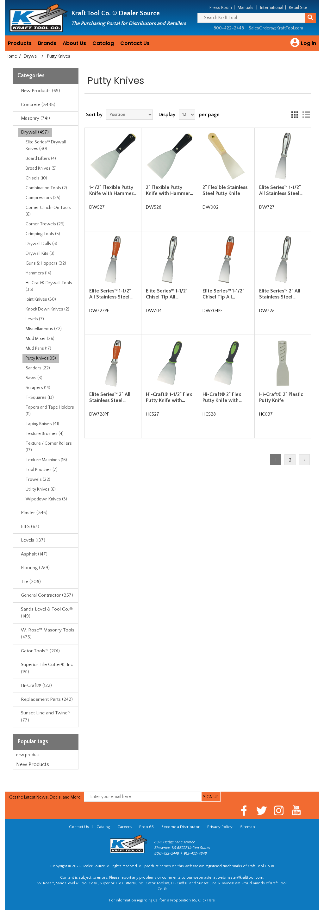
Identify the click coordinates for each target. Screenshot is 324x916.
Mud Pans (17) (38, 348)
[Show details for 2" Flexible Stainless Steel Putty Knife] (226, 155)
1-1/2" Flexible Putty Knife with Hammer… (112, 190)
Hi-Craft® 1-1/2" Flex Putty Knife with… (169, 397)
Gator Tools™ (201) (40, 651)
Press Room (220, 7)
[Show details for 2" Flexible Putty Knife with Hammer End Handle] (169, 155)
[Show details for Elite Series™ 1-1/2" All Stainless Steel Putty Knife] (282, 155)
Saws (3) (34, 377)
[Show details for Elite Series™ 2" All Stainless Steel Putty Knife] (282, 259)
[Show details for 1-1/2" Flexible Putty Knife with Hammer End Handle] (112, 155)
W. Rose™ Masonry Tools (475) (47, 633)
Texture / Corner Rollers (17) (49, 447)
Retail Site (298, 7)
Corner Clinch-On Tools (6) (48, 211)
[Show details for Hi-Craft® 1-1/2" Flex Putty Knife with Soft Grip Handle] (169, 363)
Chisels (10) (36, 178)
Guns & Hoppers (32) (46, 263)
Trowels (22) (38, 479)
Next (304, 459)
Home (11, 56)
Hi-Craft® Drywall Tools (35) (49, 286)
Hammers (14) (38, 273)
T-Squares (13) (40, 397)
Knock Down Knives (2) (47, 309)
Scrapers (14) (38, 387)
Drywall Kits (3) (40, 253)
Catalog (103, 43)
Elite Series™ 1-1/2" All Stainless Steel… (280, 190)
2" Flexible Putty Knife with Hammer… (169, 190)
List (306, 115)
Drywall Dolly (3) (41, 243)
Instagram (279, 810)
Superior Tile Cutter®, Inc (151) (47, 668)
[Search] (310, 18)
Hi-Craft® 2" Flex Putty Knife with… (222, 397)
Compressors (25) (43, 197)
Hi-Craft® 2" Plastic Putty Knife (281, 397)
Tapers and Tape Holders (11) (50, 411)
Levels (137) (33, 540)
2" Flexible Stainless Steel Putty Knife (224, 190)
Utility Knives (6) (41, 489)
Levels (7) (35, 319)
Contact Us (135, 43)
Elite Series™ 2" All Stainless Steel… (279, 294)
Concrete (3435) (38, 104)
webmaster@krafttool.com (240, 877)
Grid (294, 115)
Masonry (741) (35, 118)
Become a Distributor (180, 827)
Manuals (245, 7)
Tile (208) (31, 581)
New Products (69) (40, 90)
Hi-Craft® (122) (36, 685)
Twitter (261, 810)
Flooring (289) (35, 567)
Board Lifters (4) (41, 158)
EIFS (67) (30, 526)
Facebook (244, 810)
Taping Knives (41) (42, 423)
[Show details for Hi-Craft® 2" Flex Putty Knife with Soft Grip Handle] (226, 363)
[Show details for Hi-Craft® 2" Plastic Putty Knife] (282, 363)
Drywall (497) (35, 132)
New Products (32, 764)
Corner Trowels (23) (45, 224)
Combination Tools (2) (46, 188)
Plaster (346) (34, 512)
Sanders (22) (38, 368)
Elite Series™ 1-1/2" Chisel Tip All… (167, 294)
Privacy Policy (220, 827)
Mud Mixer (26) (40, 338)
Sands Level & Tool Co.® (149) (47, 612)
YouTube (296, 810)
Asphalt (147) (34, 554)
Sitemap (247, 827)
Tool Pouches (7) (42, 469)
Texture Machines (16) (46, 459)
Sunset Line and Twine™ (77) (46, 716)
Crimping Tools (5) (43, 233)
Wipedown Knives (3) (46, 499)
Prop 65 (146, 827)
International (271, 7)
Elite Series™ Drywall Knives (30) (46, 145)
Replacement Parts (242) (47, 699)
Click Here (206, 900)
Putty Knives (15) (41, 358)
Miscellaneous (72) (44, 328)
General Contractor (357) (47, 595)
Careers (124, 827)
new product (28, 754)
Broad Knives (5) (41, 168)
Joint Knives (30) (41, 299)
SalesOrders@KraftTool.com (276, 28)
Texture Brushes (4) (45, 433)
